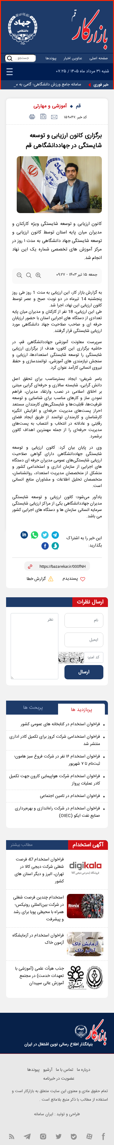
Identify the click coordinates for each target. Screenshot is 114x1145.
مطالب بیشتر (22, 845)
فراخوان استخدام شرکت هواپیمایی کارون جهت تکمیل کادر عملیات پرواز (54, 780)
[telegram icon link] (27, 1136)
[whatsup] (35, 535)
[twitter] (45, 535)
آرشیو (47, 1070)
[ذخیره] (42, 117)
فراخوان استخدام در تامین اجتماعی (70, 796)
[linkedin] (24, 535)
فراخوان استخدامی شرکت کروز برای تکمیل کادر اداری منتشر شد (54, 740)
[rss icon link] (11, 1136)
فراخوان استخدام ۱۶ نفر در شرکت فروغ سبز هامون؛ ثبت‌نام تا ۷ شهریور (57, 760)
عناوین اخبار (73, 58)
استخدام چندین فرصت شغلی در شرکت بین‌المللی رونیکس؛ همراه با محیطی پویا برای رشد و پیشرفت (38, 908)
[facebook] (45, 546)
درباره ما (83, 1070)
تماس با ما (64, 1070)
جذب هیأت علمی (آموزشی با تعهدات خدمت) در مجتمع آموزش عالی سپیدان (39, 976)
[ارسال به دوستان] (53, 117)
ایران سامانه (43, 1114)
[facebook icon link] (103, 1136)
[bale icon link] (74, 1136)
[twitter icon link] (58, 1136)
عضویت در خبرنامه (58, 1078)
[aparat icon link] (89, 1136)
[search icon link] (9, 58)
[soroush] (55, 546)
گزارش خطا (37, 579)
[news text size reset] (29, 276)
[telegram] (55, 535)
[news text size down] (19, 276)
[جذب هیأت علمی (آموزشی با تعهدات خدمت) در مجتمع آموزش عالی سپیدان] (85, 977)
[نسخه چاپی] (31, 117)
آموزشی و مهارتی (50, 106)
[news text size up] (38, 276)
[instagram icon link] (43, 1136)
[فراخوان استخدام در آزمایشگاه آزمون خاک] (85, 944)
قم (78, 106)
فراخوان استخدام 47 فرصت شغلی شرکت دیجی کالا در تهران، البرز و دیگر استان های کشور (39, 870)
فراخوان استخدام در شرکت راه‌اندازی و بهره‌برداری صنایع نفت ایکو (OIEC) (57, 812)
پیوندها (51, 58)
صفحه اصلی (98, 58)
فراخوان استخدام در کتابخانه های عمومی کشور (60, 724)
